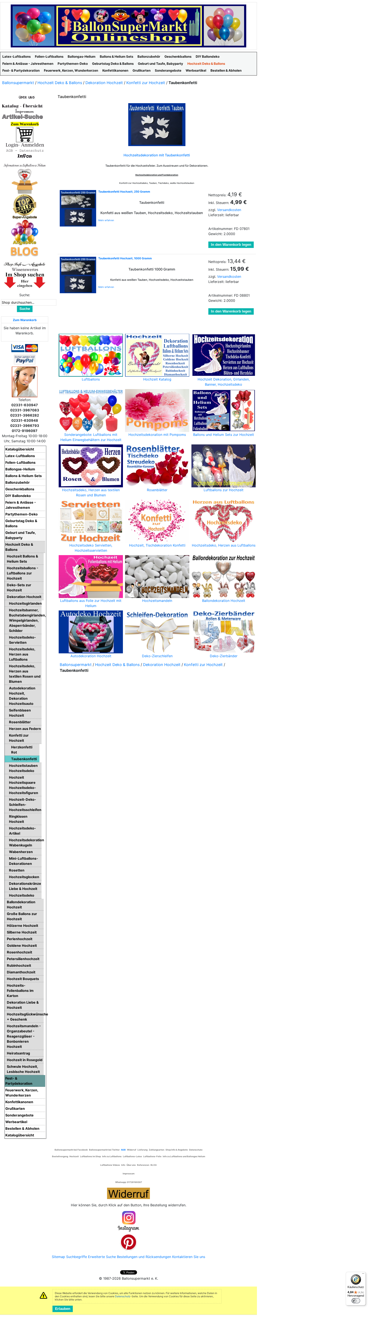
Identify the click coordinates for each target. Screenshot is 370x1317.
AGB (123, 1149)
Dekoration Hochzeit (104, 82)
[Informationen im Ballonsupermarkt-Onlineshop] (24, 156)
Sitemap (58, 1257)
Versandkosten (229, 210)
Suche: (24, 295)
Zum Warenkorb (25, 320)
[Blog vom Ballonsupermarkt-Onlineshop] (25, 251)
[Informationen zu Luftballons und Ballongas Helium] (24, 165)
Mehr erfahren (106, 220)
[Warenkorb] (24, 134)
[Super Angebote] (24, 206)
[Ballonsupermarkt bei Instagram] (128, 1221)
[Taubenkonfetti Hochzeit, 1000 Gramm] (78, 275)
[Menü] (363, 1274)
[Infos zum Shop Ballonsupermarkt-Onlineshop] (24, 97)
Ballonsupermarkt (18, 82)
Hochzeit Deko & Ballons (59, 82)
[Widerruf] (128, 1193)
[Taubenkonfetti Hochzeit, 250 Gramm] (78, 208)
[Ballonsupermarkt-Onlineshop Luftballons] (128, 25)
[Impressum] (22, 111)
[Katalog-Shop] (22, 106)
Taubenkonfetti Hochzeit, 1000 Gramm (125, 258)
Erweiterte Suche (102, 1257)
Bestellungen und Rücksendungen (144, 1257)
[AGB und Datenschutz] (24, 150)
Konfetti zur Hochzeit (145, 82)
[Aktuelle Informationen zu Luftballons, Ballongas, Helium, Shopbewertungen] (24, 269)
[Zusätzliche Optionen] (24, 359)
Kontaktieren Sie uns (188, 1257)
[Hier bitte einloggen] (24, 145)
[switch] (356, 1300)
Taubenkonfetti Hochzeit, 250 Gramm (124, 191)
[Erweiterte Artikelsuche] (22, 116)
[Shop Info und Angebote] (24, 264)
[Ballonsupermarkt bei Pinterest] (128, 1242)
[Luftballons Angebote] (25, 232)
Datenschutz (122, 1296)
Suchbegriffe (76, 1257)
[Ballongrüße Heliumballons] (24, 180)
